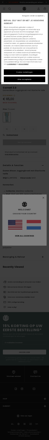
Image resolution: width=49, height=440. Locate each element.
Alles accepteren (25, 79)
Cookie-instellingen (24, 72)
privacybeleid (23, 64)
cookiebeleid (11, 64)
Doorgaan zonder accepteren (33, 16)
